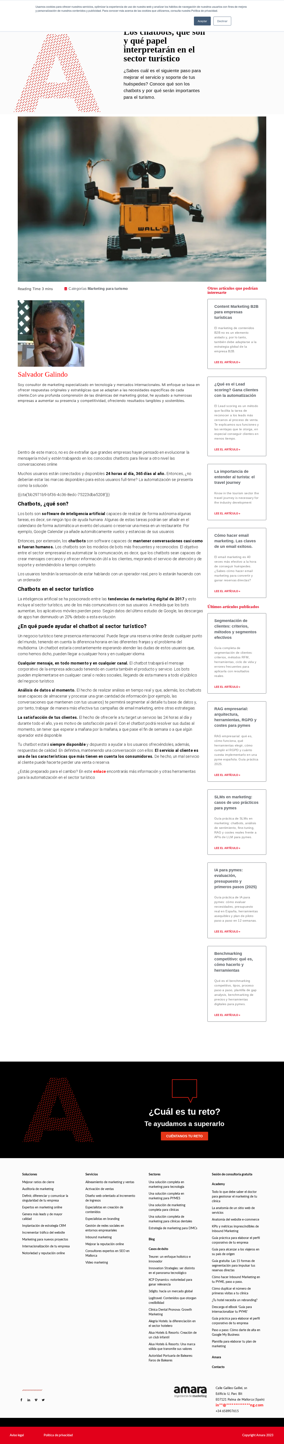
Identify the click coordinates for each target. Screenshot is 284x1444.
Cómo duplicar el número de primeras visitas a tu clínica (231, 1291)
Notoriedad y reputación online (43, 1253)
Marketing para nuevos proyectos (45, 1239)
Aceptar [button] (202, 21)
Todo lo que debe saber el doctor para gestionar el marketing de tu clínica (234, 1196)
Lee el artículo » (227, 362)
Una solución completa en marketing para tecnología (166, 1184)
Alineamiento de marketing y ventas (109, 1182)
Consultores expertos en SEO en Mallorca (107, 1253)
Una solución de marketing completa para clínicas (167, 1207)
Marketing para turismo (108, 289)
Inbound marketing (98, 1237)
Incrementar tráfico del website (43, 1232)
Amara (216, 1357)
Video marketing (96, 1262)
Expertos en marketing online (42, 1207)
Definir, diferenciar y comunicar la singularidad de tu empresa (45, 1198)
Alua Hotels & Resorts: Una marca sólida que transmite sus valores (172, 1347)
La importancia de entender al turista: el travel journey (234, 477)
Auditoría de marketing (37, 1189)
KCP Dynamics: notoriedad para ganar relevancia (170, 1282)
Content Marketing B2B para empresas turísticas (236, 312)
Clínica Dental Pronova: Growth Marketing (170, 1312)
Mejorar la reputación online (104, 1244)
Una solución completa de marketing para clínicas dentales (170, 1219)
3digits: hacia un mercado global (171, 1291)
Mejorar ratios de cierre (38, 1182)
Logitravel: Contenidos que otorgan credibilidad (172, 1300)
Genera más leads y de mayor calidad (42, 1217)
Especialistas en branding (102, 1219)
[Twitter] (118, 427)
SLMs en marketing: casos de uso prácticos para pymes (236, 802)
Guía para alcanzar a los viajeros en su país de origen (235, 1252)
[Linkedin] (118, 415)
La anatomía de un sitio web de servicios (233, 1210)
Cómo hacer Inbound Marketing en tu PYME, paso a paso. (236, 1279)
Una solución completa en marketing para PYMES (166, 1196)
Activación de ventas (99, 1189)
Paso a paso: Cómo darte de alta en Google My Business (236, 1332)
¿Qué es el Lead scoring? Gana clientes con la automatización (236, 389)
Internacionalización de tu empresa (46, 1246)
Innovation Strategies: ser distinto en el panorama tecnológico (172, 1271)
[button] (16, 1435)
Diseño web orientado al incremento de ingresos (110, 1198)
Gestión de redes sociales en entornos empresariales (104, 1228)
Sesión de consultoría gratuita (232, 1174)
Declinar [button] (222, 21)
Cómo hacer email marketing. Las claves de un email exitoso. (235, 541)
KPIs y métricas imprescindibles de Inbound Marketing (235, 1229)
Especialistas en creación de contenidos (104, 1210)
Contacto (218, 1367)
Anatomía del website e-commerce (235, 1219)
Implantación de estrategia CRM (44, 1225)
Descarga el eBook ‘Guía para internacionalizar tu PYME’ (232, 1309)
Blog (152, 1239)
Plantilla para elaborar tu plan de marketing (234, 1344)
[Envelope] (118, 440)
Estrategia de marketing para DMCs (173, 1228)
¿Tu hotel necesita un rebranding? (234, 1300)
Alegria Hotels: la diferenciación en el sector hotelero (172, 1324)
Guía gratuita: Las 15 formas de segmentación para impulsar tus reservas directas (233, 1266)
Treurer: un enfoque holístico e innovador (170, 1259)
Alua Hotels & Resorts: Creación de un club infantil (173, 1335)
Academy (218, 1184)
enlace (99, 771)
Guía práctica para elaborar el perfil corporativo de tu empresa (236, 1240)
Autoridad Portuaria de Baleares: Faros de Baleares (171, 1358)
